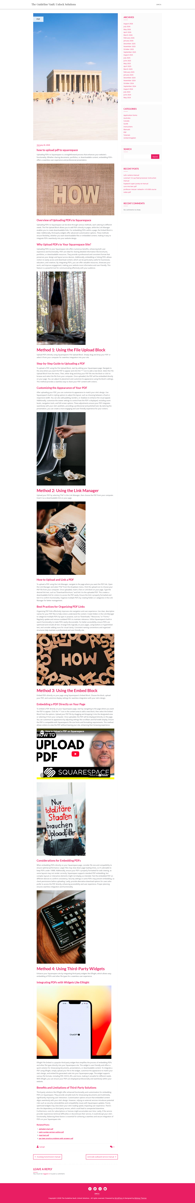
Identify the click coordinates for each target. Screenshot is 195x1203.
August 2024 (128, 89)
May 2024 (127, 97)
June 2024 (127, 95)
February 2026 (129, 38)
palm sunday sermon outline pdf (51, 1132)
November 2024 (130, 80)
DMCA (97, 1194)
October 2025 (129, 49)
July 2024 (127, 92)
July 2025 (127, 58)
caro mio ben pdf (130, 186)
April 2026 (127, 32)
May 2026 (127, 29)
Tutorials (127, 135)
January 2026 (128, 41)
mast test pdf (44, 1135)
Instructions (128, 127)
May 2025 (127, 63)
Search (128, 149)
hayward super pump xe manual (136, 184)
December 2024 (129, 78)
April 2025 (127, 66)
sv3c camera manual (131, 175)
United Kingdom (130, 138)
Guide (126, 124)
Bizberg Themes (141, 1198)
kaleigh (42, 1147)
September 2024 (130, 86)
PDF (125, 132)
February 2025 (129, 72)
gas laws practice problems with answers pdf (56, 1138)
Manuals (127, 129)
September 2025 (130, 52)
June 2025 (127, 61)
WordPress (119, 1198)
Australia (127, 118)
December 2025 (129, 44)
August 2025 (128, 55)
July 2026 (127, 26)
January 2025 (128, 75)
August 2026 (128, 24)
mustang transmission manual (48, 1157)
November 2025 (130, 46)
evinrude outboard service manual (100, 1157)
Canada (126, 121)
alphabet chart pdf (46, 1129)
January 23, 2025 (43, 145)
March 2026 (128, 35)
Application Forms (130, 115)
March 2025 (128, 69)
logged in (46, 1174)
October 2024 (129, 83)
